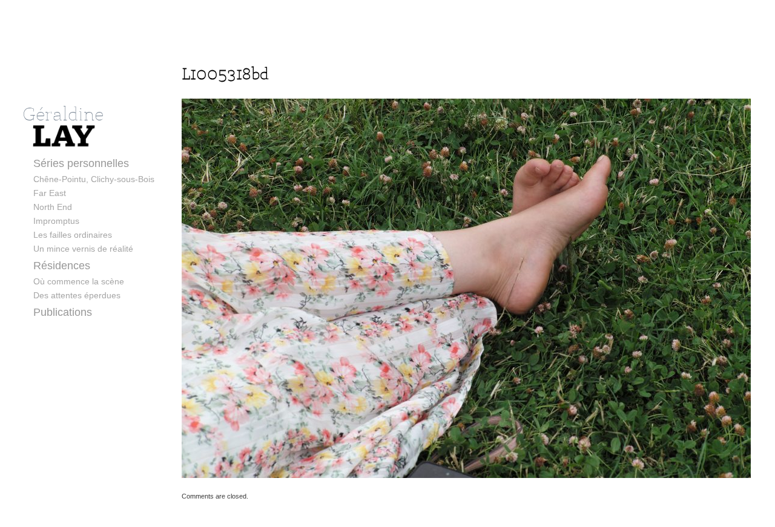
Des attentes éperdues (76, 295)
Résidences (61, 266)
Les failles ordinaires (72, 235)
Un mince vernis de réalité (83, 249)
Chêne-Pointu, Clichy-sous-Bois (93, 179)
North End (52, 207)
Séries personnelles (81, 163)
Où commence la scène (78, 281)
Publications (62, 312)
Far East (49, 193)
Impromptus (56, 221)
